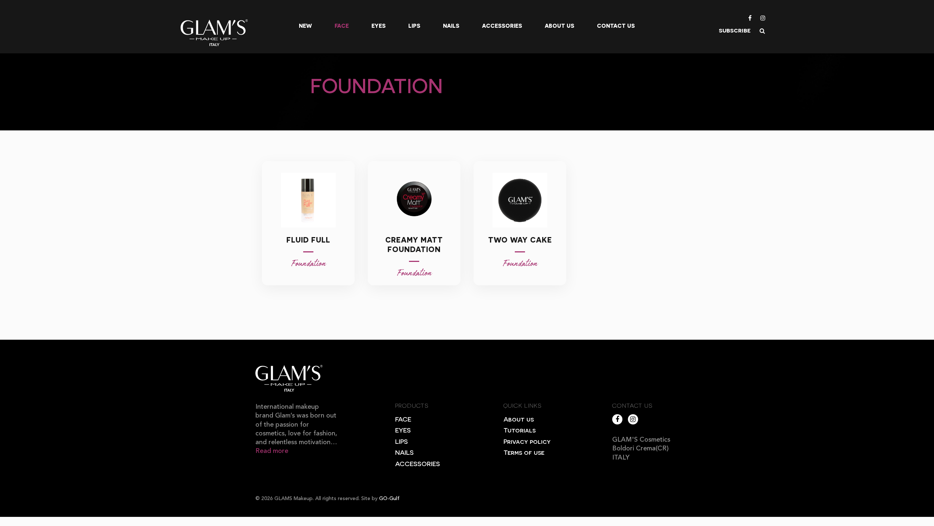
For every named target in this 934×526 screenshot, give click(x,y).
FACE (403, 419)
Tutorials (519, 430)
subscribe (734, 30)
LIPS (401, 441)
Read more (271, 451)
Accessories (502, 25)
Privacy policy (527, 441)
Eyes (378, 25)
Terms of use (523, 452)
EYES (403, 430)
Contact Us (616, 25)
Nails (451, 25)
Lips (414, 25)
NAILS (404, 452)
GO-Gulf (389, 498)
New (305, 25)
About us (559, 25)
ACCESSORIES (417, 463)
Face (342, 25)
